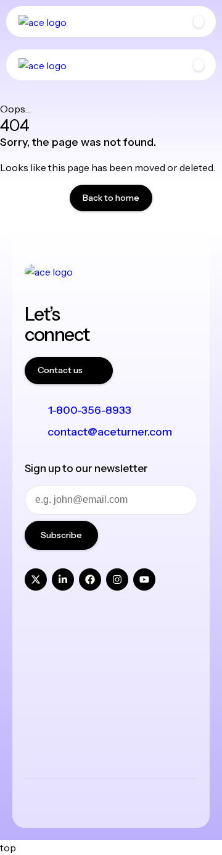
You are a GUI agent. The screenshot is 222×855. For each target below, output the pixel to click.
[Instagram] (117, 579)
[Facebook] (90, 579)
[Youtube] (144, 579)
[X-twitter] (36, 579)
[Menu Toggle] (199, 21)
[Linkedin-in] (63, 579)
